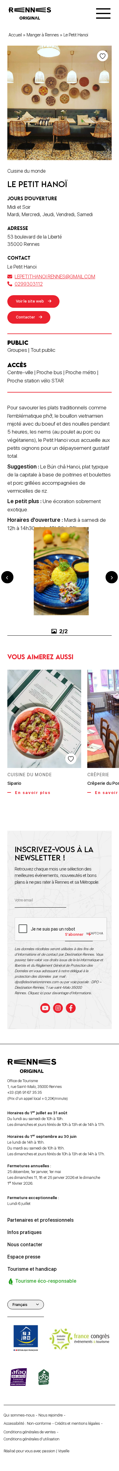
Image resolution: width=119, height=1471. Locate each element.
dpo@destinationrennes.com (37, 982)
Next (112, 577)
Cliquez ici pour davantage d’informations (59, 993)
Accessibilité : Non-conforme (27, 1423)
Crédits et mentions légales (77, 1423)
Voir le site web (30, 301)
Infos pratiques (24, 1232)
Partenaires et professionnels (40, 1220)
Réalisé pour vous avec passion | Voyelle (36, 1451)
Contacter (25, 317)
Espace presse (23, 1257)
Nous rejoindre (50, 1415)
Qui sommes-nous (19, 1415)
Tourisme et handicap (32, 1269)
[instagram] (58, 1008)
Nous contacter (24, 1244)
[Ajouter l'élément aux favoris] (102, 56)
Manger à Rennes (43, 34)
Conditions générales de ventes (30, 1431)
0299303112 (29, 284)
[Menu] (103, 13)
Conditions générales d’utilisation (32, 1439)
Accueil (15, 34)
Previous (7, 577)
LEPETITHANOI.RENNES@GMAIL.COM (55, 277)
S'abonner (74, 934)
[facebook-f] (71, 1008)
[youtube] (45, 1008)
